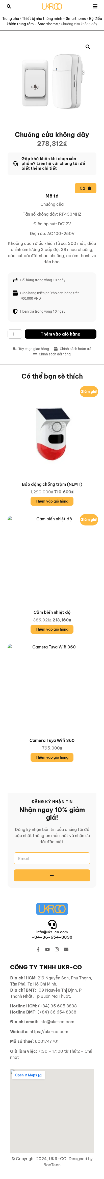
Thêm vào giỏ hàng (61, 334)
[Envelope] (66, 949)
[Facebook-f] (38, 949)
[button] (9, 6)
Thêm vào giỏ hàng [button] (52, 501)
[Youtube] (47, 949)
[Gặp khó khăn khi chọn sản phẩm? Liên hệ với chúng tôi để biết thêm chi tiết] (52, 163)
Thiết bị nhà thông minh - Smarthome (54, 18)
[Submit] (52, 875)
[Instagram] (56, 949)
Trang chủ (10, 18)
